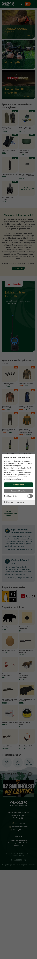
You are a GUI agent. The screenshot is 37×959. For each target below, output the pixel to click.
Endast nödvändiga (18, 491)
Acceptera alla (18, 485)
